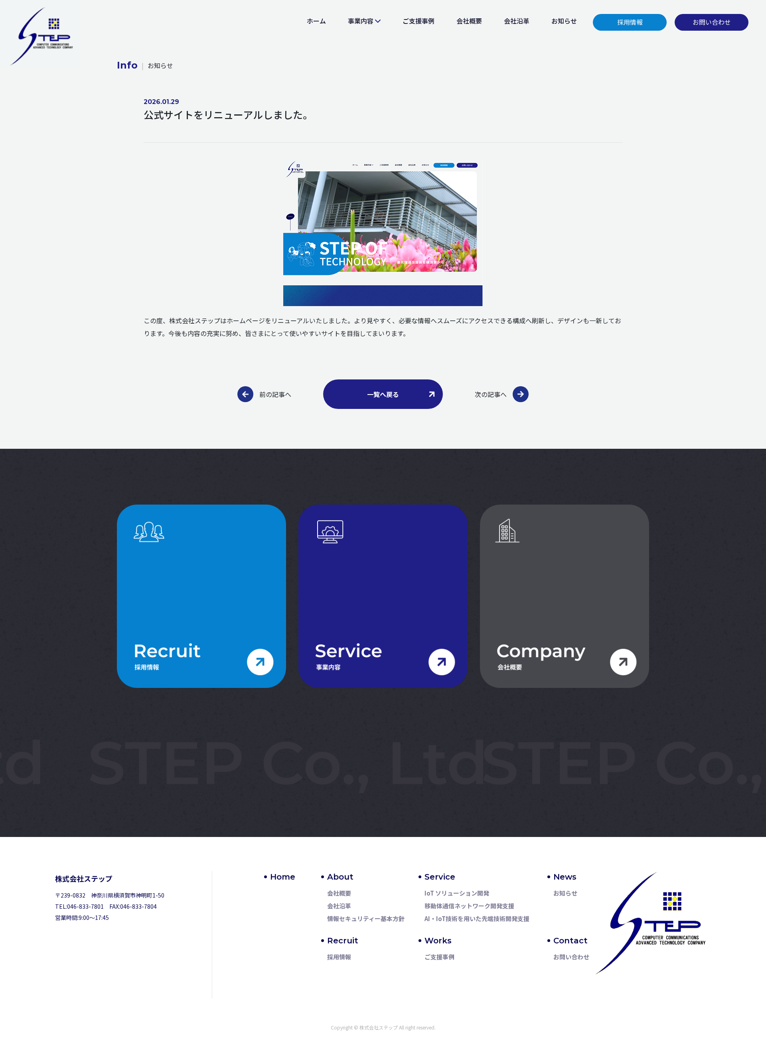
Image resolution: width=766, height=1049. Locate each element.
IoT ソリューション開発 (456, 893)
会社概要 (469, 21)
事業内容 (360, 21)
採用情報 (339, 957)
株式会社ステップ (84, 878)
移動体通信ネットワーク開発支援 (469, 906)
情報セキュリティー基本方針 (366, 918)
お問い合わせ (571, 957)
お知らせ (564, 21)
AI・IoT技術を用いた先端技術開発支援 (476, 918)
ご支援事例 (418, 21)
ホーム (316, 21)
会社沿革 (516, 21)
